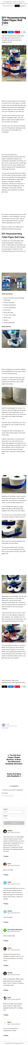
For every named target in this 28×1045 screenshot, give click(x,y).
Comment (5, 793)
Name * (6, 809)
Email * (6, 816)
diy (2, 727)
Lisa (8, 724)
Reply (6, 856)
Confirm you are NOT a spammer (13, 790)
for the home (5, 727)
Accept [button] (17, 5)
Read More (22, 5)
